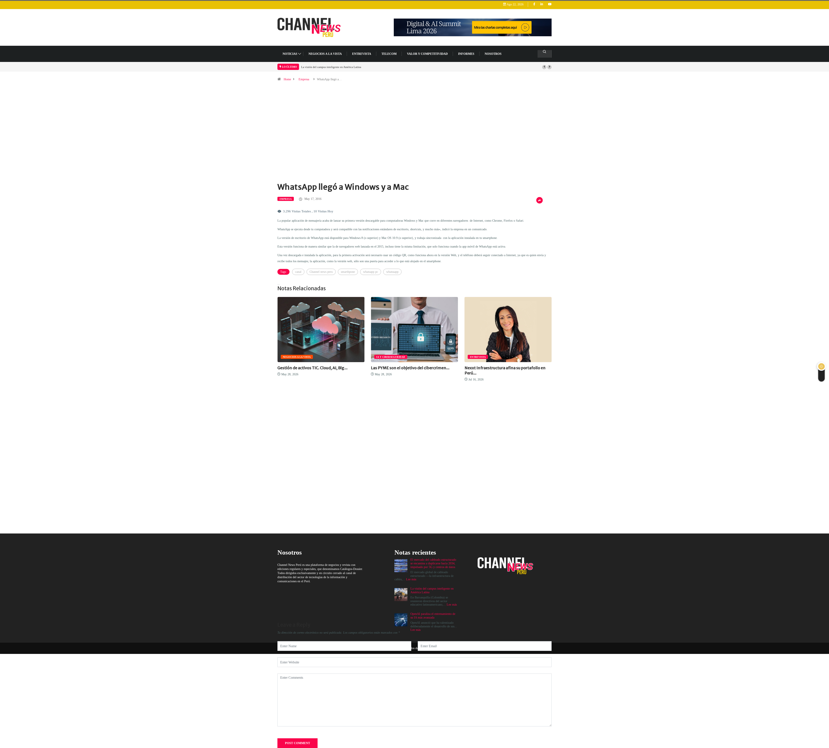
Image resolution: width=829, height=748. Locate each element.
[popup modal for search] (545, 54)
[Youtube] (550, 4)
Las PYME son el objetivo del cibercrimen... (352, 367)
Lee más (415, 629)
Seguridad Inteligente (544, 357)
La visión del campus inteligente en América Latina (331, 67)
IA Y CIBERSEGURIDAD (332, 357)
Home (287, 79)
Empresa (304, 79)
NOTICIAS (290, 53)
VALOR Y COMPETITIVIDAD (427, 53)
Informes (466, 53)
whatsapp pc (370, 271)
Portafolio (513, 357)
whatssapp (392, 271)
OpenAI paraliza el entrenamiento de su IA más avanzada (432, 615)
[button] (544, 67)
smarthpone (348, 271)
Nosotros (493, 53)
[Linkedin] (541, 4)
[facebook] (534, 4)
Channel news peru (321, 271)
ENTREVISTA (361, 53)
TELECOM (389, 53)
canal (298, 271)
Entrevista (419, 357)
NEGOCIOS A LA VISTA (325, 53)
